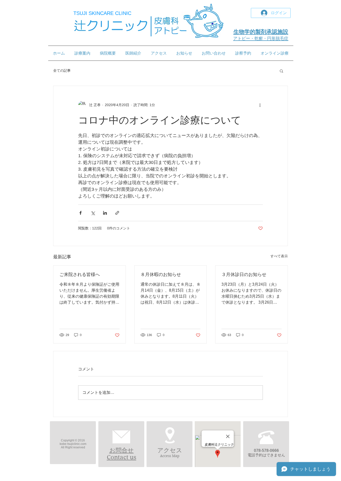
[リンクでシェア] (117, 212)
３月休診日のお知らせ (243, 274)
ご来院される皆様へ (79, 274)
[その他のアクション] (260, 105)
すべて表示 (279, 256)
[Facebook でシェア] (80, 212)
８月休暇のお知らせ (161, 274)
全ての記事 (62, 70)
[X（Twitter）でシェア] (92, 212)
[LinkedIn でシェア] (105, 212)
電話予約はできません (266, 455)
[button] (281, 71)
